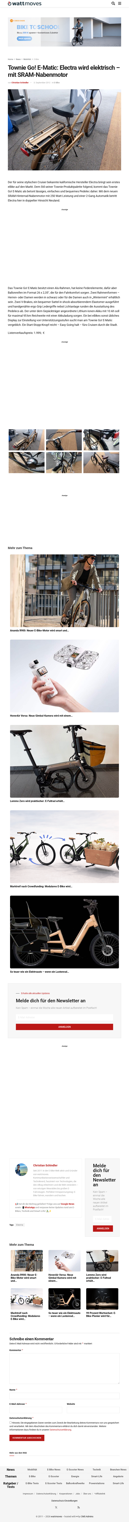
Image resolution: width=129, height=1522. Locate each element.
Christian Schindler (20, 82)
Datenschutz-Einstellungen (64, 1500)
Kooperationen (65, 1493)
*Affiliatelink (99, 1493)
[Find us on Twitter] (56, 1507)
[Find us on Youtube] (73, 1507)
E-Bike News (53, 1469)
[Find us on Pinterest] (67, 1507)
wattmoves (56, 1516)
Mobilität (27, 59)
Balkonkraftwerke (75, 1483)
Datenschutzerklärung (21, 1417)
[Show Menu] (119, 3)
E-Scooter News (75, 1469)
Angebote (118, 1476)
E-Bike (36, 59)
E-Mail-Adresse (18, 1403)
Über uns (87, 1493)
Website (71, 1404)
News (18, 59)
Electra (19, 1225)
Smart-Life (96, 1476)
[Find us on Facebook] (50, 1507)
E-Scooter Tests (53, 1483)
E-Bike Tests (32, 1483)
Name (13, 1389)
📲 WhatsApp (28, 1207)
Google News (67, 1204)
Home (10, 59)
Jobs (78, 1493)
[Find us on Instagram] (62, 1507)
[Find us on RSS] (79, 1507)
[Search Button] (113, 3)
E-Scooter (54, 1476)
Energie (75, 1476)
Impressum (28, 1493)
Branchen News (118, 1469)
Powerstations (96, 1483)
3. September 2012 (42, 82)
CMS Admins (87, 1516)
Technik (97, 1469)
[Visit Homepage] (24, 4)
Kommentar (16, 1350)
